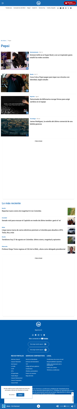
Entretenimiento (34, 52)
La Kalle (13, 366)
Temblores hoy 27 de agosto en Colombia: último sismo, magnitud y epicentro (31, 240)
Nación (4, 208)
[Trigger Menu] (2, 3)
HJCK (12, 368)
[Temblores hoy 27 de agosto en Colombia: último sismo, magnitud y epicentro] (71, 240)
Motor (3, 227)
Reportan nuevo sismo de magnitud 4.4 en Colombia (21, 211)
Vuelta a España (51, 8)
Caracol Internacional (16, 378)
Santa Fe (34, 8)
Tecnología (33, 118)
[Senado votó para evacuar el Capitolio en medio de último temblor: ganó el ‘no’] (71, 221)
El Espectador (14, 373)
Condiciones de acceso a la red (55, 359)
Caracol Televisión (16, 361)
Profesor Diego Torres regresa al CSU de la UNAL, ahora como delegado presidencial (33, 249)
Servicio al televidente (31, 359)
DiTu (12, 371)
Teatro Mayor (14, 375)
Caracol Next (14, 382)
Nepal (28, 8)
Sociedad (4, 218)
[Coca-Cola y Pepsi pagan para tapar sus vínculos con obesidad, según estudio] (15, 83)
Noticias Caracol (15, 359)
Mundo (32, 74)
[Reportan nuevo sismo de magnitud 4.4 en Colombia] (71, 211)
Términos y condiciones (53, 370)
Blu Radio (3, 40)
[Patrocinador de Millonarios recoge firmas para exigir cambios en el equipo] (15, 105)
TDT (27, 364)
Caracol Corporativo (16, 380)
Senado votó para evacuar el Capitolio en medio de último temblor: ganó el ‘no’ (31, 220)
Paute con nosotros (31, 373)
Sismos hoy (42, 8)
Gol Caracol (14, 364)
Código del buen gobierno (32, 366)
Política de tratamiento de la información (54, 364)
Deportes (32, 96)
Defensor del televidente (32, 361)
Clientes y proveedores (32, 371)
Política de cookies (52, 367)
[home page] (38, 3)
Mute (57, 406)
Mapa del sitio (29, 375)
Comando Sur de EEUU (19, 8)
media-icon (38, 406)
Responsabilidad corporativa (54, 361)
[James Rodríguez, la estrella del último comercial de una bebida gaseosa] (15, 127)
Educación (4, 246)
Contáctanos (29, 368)
